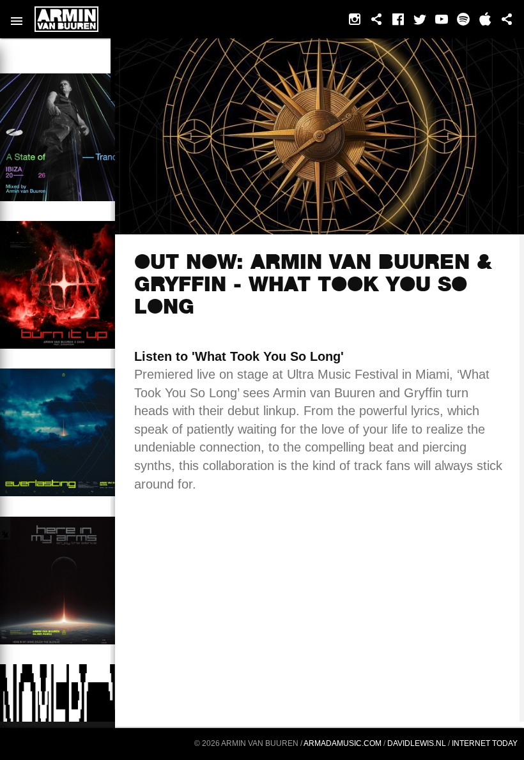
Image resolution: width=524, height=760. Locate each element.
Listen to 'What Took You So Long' (239, 356)
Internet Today (485, 743)
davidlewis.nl (416, 743)
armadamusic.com (342, 743)
